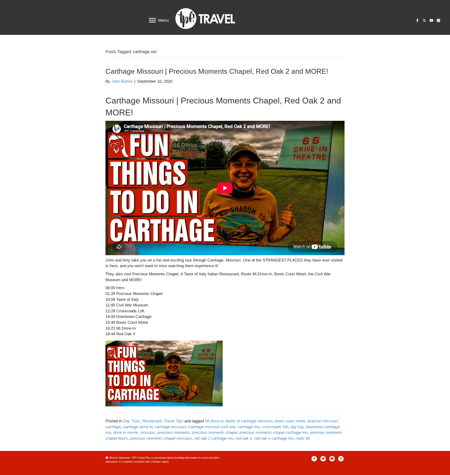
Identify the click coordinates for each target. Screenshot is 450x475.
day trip (297, 427)
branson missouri (323, 421)
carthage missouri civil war (211, 427)
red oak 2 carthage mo (213, 438)
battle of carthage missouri (249, 421)
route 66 (303, 438)
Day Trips (131, 421)
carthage (113, 427)
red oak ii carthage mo (273, 438)
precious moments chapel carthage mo (274, 432)
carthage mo (248, 427)
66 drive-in (214, 421)
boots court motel (290, 421)
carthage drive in (137, 427)
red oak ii (244, 438)
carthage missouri (170, 427)
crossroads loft (275, 427)
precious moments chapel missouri (160, 438)
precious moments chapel (214, 432)
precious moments (174, 432)
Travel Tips (173, 421)
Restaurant (151, 421)
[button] (417, 20)
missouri (147, 432)
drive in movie (125, 432)
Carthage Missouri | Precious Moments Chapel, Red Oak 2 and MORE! (216, 71)
